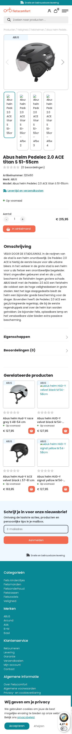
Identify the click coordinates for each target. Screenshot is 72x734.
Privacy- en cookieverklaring (22, 693)
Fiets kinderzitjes (14, 580)
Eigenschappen (17, 337)
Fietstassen (11, 593)
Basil (7, 633)
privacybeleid (26, 717)
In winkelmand (21, 229)
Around (8, 620)
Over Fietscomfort (15, 684)
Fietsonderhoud (14, 588)
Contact (9, 669)
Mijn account (12, 665)
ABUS (7, 616)
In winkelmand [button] (31, 431)
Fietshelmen (37, 29)
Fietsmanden (12, 584)
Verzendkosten (13, 661)
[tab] (36, 338)
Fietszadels (11, 597)
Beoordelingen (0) (19, 350)
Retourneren (12, 648)
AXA (6, 625)
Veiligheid (22, 29)
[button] (60, 39)
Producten (9, 29)
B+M (6, 629)
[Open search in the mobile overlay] (36, 19)
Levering (9, 652)
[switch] (64, 729)
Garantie (9, 656)
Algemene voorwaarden (20, 688)
